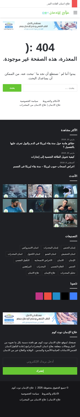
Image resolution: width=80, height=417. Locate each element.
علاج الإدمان (49, 273)
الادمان (60, 260)
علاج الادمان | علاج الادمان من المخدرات (40, 105)
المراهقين (26, 266)
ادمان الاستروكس (30, 247)
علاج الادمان (33, 273)
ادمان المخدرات (15, 254)
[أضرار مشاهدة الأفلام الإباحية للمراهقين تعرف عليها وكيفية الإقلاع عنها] (65, 191)
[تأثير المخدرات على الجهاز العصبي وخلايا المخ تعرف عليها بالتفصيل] (40, 205)
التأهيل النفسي (22, 260)
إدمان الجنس (69, 247)
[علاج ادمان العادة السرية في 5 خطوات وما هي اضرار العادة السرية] (15, 191)
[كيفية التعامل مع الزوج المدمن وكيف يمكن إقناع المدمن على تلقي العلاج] (65, 205)
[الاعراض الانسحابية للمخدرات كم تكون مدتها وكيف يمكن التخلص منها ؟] (15, 205)
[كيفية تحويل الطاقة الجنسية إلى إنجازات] (40, 191)
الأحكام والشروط (51, 101)
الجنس (72, 266)
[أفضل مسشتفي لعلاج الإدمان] (40, 25)
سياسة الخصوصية (29, 101)
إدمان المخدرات (51, 247)
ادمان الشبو (50, 254)
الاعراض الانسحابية (43, 260)
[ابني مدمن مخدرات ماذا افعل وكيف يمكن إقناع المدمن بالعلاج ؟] (65, 220)
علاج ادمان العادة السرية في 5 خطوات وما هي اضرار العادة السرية (35, 3)
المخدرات (41, 266)
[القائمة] (75, 14)
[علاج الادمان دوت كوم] (56, 12)
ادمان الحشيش (68, 254)
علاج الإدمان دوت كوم (23, 387)
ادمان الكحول (34, 254)
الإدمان (72, 260)
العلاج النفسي (57, 266)
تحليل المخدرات (67, 273)
